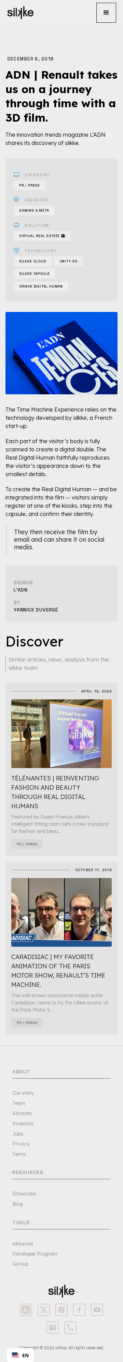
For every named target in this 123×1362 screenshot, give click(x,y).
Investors (23, 1124)
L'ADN (21, 590)
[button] (106, 13)
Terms (19, 1154)
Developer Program (34, 1254)
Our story (23, 1093)
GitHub (20, 1264)
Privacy (21, 1144)
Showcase (24, 1194)
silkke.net (22, 1244)
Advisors (22, 1113)
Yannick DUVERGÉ (36, 610)
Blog (17, 1204)
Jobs (17, 1134)
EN (25, 1355)
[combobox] (20, 1355)
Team (18, 1103)
